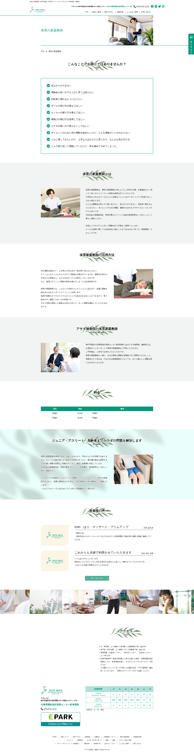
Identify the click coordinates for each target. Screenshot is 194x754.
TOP (86, 12)
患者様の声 (97, 743)
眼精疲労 (80, 740)
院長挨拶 (87, 737)
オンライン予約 (191, 45)
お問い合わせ (146, 12)
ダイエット (70, 740)
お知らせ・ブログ (109, 743)
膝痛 (113, 740)
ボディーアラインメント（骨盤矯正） (68, 743)
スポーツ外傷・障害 (125, 740)
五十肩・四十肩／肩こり (94, 740)
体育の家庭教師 (124, 737)
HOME (55, 737)
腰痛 (107, 740)
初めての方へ (109, 12)
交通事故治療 (137, 737)
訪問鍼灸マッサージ (110, 737)
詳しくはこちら (97, 578)
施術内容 (87, 743)
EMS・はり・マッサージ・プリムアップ (102, 527)
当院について (65, 737)
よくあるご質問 (132, 12)
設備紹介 (97, 737)
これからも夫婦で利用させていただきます (103, 552)
